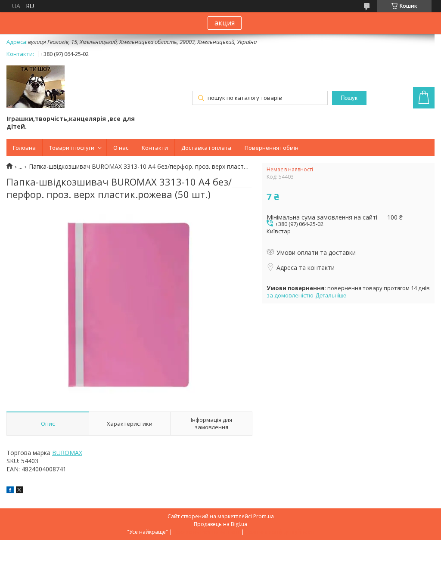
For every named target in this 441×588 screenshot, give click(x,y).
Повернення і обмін (271, 148)
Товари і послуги (71, 148)
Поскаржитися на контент (207, 531)
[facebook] (10, 491)
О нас (120, 148)
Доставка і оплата (206, 148)
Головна (24, 148)
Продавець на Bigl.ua (220, 524)
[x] (19, 491)
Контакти (155, 148)
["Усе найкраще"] (35, 87)
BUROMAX (67, 453)
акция (224, 23)
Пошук (349, 98)
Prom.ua (263, 516)
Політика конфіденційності (279, 531)
